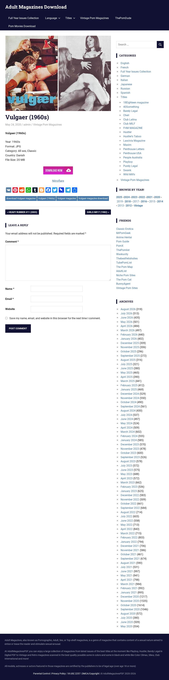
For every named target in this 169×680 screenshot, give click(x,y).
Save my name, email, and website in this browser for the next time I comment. (55, 318)
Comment (12, 241)
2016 (144, 201)
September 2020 (130, 609)
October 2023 (128, 452)
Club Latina (130, 119)
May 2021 (126, 575)
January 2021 (129, 592)
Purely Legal (130, 166)
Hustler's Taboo (132, 136)
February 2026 (129, 334)
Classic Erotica (124, 228)
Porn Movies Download (21, 26)
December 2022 (130, 495)
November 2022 (130, 499)
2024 (127, 197)
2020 (157, 197)
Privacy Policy (58, 673)
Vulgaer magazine (66, 198)
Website (10, 309)
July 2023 (126, 465)
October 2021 (128, 554)
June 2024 (127, 419)
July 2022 (126, 516)
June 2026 (127, 317)
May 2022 (126, 524)
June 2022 (127, 520)
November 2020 (130, 601)
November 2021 (130, 550)
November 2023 (130, 448)
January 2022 (129, 541)
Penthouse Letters (133, 149)
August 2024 (128, 410)
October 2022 (128, 503)
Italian (124, 80)
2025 (119, 197)
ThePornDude (123, 18)
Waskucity (122, 254)
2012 (129, 205)
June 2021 (127, 571)
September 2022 (130, 508)
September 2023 (130, 457)
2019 (120, 201)
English (125, 63)
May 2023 (126, 474)
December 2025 (130, 343)
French (125, 67)
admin (27, 124)
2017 (136, 201)
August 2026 (128, 309)
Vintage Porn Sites (127, 288)
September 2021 (130, 558)
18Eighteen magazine (136, 102)
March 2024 (128, 431)
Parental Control (41, 673)
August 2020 (128, 613)
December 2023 (130, 444)
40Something (131, 106)
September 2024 (130, 406)
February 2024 (129, 436)
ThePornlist (123, 250)
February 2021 (129, 588)
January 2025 (129, 389)
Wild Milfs (129, 174)
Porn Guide (122, 241)
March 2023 (128, 482)
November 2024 (130, 398)
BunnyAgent (123, 283)
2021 (149, 197)
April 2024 (127, 427)
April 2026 (127, 326)
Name (9, 288)
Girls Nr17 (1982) (97, 213)
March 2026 (128, 330)
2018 (128, 201)
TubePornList (124, 262)
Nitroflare (58, 180)
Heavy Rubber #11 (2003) (23, 213)
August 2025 (128, 359)
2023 (134, 197)
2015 (152, 201)
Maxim (127, 144)
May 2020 (126, 626)
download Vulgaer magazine (21, 198)
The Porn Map (124, 266)
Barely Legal (130, 111)
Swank (127, 170)
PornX (119, 245)
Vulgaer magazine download (93, 198)
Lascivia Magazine (134, 140)
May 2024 (126, 423)
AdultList (121, 271)
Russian (125, 88)
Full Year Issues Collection (23, 18)
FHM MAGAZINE (133, 128)
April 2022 (127, 529)
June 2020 (127, 622)
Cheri (126, 115)
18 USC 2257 (73, 673)
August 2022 (128, 512)
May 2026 (126, 321)
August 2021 (128, 563)
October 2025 (128, 351)
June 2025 (127, 368)
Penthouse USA (132, 153)
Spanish (125, 92)
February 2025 (129, 385)
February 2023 (129, 486)
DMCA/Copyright (90, 673)
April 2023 (127, 478)
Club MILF (129, 123)
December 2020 (130, 596)
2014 (160, 201)
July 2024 (126, 414)
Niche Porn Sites (125, 275)
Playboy (128, 161)
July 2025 (126, 364)
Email (9, 299)
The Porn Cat (123, 279)
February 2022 (129, 537)
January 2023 (129, 491)
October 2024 (128, 402)
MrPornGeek (123, 233)
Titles (124, 97)
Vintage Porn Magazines (94, 18)
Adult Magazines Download (36, 7)
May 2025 (126, 372)
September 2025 (130, 355)
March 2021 (128, 584)
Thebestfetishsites (127, 258)
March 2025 (128, 381)
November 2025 (130, 347)
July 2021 (126, 567)
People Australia (132, 157)
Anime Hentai (124, 237)
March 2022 (128, 533)
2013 (121, 205)
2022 (142, 197)
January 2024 (129, 440)
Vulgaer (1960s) (46, 198)
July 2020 (126, 617)
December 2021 (130, 546)
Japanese (126, 84)
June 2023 (127, 470)
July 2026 (126, 313)
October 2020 (128, 605)
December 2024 (130, 393)
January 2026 (129, 338)
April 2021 (127, 579)
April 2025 (127, 376)
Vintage (138, 205)
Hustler (127, 132)
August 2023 (128, 461)
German (125, 75)
